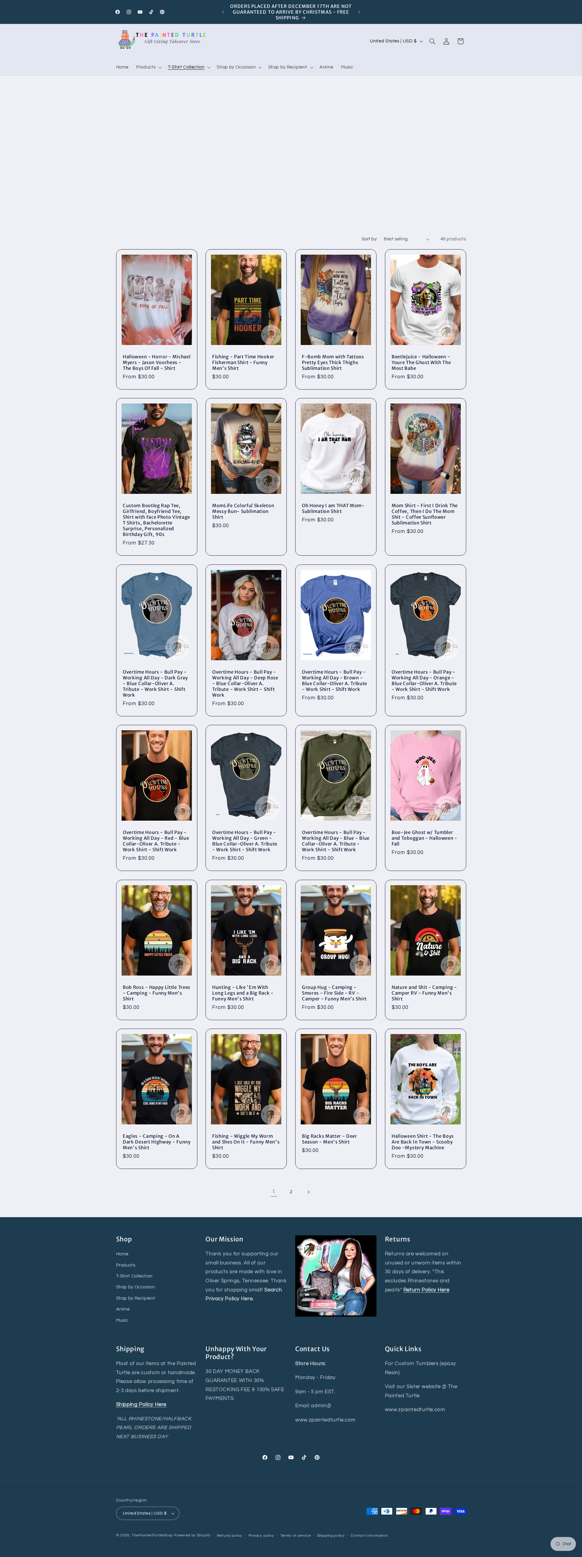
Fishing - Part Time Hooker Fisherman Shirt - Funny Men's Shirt (243, 362)
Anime (123, 1309)
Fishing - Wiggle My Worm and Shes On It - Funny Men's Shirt (245, 1141)
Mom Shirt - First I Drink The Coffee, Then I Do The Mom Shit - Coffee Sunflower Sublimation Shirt (425, 514)
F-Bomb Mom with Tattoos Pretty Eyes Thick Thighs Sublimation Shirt (333, 362)
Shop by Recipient (135, 1298)
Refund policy (229, 1535)
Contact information (369, 1535)
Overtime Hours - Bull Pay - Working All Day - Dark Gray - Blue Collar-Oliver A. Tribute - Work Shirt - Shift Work (155, 683)
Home (122, 1254)
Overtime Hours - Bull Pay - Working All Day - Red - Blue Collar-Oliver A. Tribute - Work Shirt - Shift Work (156, 840)
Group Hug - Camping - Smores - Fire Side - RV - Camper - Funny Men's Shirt (334, 992)
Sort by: (369, 239)
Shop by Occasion (135, 1287)
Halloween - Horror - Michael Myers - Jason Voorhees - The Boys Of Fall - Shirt (156, 362)
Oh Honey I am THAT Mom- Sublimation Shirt (333, 508)
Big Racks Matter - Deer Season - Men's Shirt (329, 1139)
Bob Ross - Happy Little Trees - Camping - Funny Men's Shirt (156, 992)
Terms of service (295, 1535)
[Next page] (308, 1192)
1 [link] (273, 1191)
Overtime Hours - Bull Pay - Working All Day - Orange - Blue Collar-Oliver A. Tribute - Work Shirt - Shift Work (424, 680)
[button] (148, 67)
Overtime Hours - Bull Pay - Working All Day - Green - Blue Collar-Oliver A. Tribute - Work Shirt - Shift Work (244, 840)
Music (122, 1320)
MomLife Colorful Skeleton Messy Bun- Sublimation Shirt (243, 511)
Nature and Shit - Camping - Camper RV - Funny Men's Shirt (424, 992)
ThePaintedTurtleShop (152, 1535)
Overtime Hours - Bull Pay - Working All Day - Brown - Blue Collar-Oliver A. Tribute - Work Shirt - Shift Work (334, 680)
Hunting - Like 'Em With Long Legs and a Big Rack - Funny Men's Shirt (243, 992)
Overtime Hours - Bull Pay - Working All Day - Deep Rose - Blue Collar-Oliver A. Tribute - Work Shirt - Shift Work (245, 683)
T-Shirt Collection (134, 1276)
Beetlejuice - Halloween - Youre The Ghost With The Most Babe (421, 362)
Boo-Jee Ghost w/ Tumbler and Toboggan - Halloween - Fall (424, 838)
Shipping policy (331, 1535)
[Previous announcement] (222, 12)
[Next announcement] (359, 12)
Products (125, 1265)
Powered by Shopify (192, 1535)
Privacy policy (261, 1535)
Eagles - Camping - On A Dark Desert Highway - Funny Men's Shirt (157, 1141)
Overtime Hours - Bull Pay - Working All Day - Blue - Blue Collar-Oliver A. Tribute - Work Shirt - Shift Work (336, 840)
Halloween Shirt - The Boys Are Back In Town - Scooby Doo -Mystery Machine (423, 1141)
